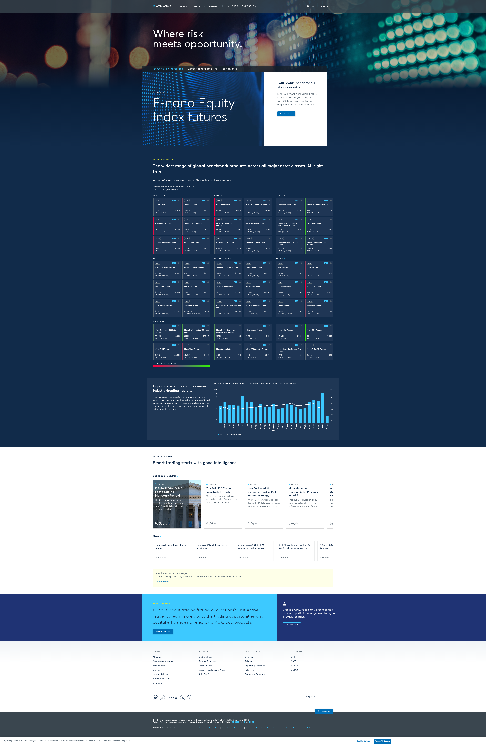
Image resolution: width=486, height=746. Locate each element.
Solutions (211, 6)
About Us (157, 657)
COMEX (294, 670)
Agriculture (160, 196)
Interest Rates (222, 258)
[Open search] (308, 6)
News (156, 536)
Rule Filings (250, 670)
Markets (184, 6)
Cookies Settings (363, 741)
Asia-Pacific (204, 674)
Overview (249, 657)
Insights (232, 6)
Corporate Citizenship (163, 661)
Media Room (159, 666)
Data (197, 6)
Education (249, 6)
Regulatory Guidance (255, 666)
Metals (279, 258)
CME (293, 657)
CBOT (293, 661)
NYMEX (294, 666)
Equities (280, 196)
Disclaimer (203, 728)
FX (154, 258)
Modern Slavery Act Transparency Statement (277, 728)
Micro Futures (161, 321)
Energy (218, 196)
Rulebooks (249, 661)
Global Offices (205, 657)
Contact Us (158, 683)
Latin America (205, 666)
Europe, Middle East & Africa (212, 670)
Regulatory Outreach (255, 674)
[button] (168, 69)
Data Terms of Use (252, 728)
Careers (156, 670)
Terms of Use (238, 728)
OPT (174, 200)
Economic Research (165, 476)
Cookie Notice (226, 728)
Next (329, 504)
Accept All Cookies (382, 741)
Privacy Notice (214, 728)
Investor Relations (161, 674)
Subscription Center (162, 679)
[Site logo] (162, 6)
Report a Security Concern (305, 728)
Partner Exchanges (207, 661)
